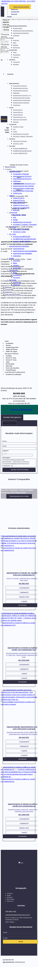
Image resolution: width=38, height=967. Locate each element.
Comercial (16, 62)
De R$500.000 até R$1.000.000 (22, 151)
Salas (14, 52)
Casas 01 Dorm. (18, 110)
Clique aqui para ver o (19, 496)
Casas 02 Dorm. (18, 112)
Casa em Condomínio (20, 119)
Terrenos (16, 57)
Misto (14, 43)
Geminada (16, 47)
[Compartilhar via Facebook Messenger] (19, 487)
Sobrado (16, 122)
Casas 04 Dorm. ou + (19, 117)
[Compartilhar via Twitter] (9, 487)
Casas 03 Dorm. (18, 115)
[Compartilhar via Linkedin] (12, 487)
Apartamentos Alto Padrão (21, 98)
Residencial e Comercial (21, 134)
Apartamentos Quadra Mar (21, 100)
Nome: (4, 441)
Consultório (16, 55)
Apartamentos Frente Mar (21, 103)
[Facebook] (21, 875)
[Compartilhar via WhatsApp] (2, 487)
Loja (14, 129)
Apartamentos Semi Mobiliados (23, 31)
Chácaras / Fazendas (20, 141)
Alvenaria (16, 40)
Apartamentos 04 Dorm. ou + (22, 95)
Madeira (15, 45)
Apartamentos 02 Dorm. (20, 88)
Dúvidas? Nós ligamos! (12, 417)
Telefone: (5, 451)
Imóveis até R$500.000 (20, 148)
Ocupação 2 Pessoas (20, 86)
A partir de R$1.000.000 (20, 153)
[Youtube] (21, 883)
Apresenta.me (8, 960)
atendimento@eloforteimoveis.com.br (17, 915)
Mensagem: (6, 457)
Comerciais (13, 50)
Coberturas (16, 105)
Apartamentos (17, 28)
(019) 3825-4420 (10, 911)
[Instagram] (21, 879)
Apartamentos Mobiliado (21, 33)
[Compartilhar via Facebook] (5, 487)
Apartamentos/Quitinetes (18, 26)
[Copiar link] (22, 487)
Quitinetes (16, 35)
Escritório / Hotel (18, 127)
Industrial (16, 64)
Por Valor (12, 146)
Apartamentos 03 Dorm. (20, 91)
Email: (4, 446)
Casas (11, 38)
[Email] (21, 872)
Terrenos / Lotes (18, 144)
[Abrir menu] (1, 164)
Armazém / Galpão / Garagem (23, 136)
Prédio (15, 131)
